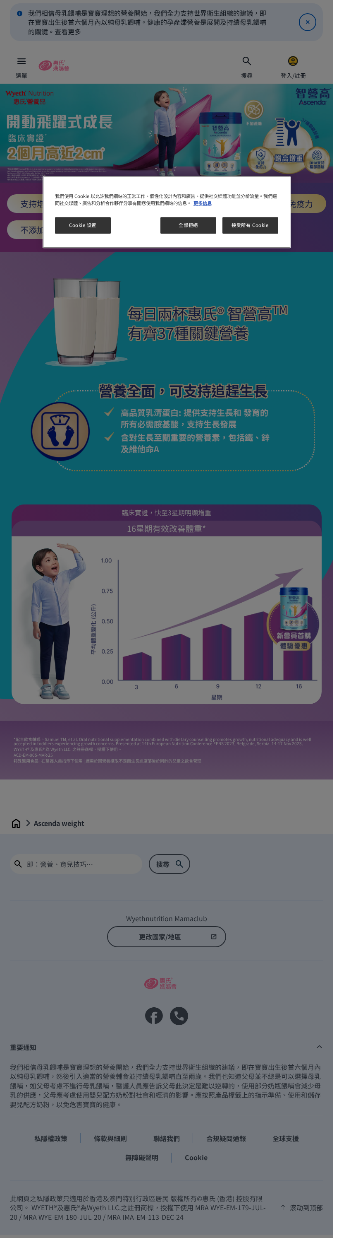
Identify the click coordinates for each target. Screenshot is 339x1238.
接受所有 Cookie (250, 225)
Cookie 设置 (82, 225)
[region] (167, 212)
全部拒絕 (188, 225)
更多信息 (202, 203)
